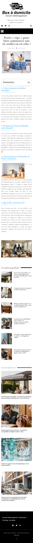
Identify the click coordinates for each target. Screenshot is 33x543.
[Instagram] (9, 26)
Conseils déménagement (10, 517)
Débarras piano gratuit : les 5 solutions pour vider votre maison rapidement (22, 305)
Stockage (5, 520)
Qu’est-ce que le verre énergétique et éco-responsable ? (15, 464)
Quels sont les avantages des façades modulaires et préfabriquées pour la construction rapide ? (14, 498)
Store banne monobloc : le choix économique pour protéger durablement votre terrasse (23, 275)
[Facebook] (2, 26)
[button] (2, 31)
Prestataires (22, 517)
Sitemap (16, 535)
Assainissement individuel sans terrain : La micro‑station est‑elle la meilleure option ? (22, 321)
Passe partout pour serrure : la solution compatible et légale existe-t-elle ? (22, 351)
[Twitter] (5, 26)
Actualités (12, 520)
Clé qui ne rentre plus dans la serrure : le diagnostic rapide (22, 335)
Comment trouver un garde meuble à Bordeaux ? (22, 289)
